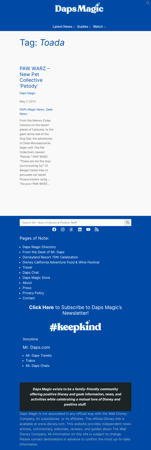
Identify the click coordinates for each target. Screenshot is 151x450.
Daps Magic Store (36, 278)
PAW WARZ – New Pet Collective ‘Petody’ (35, 77)
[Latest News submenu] (74, 27)
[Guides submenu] (90, 27)
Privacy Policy (33, 293)
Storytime (30, 339)
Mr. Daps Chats (38, 366)
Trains (30, 361)
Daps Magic (27, 93)
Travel (27, 267)
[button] (148, 4)
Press (27, 288)
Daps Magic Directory (39, 247)
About (27, 283)
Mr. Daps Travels (39, 355)
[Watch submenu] (105, 27)
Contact (29, 298)
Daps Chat (31, 272)
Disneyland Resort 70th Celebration (50, 257)
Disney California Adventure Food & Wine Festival (61, 262)
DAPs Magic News (32, 109)
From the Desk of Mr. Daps (43, 252)
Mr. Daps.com (36, 347)
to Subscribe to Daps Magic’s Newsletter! (75, 310)
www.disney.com (51, 424)
